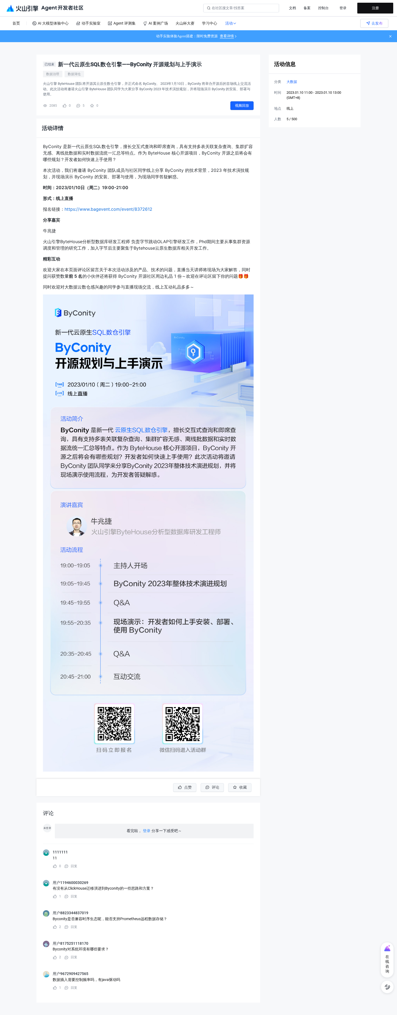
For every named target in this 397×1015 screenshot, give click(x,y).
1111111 (60, 852)
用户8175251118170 (70, 943)
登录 (342, 8)
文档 (292, 8)
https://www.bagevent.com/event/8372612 (108, 209)
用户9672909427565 (70, 974)
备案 (307, 8)
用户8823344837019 (70, 913)
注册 (375, 8)
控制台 (323, 8)
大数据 (292, 82)
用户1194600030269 (70, 882)
